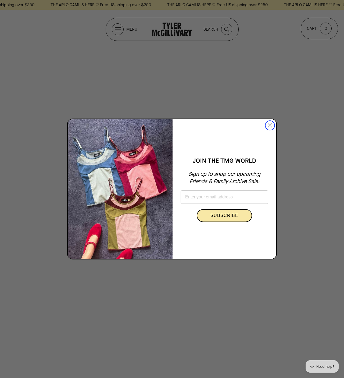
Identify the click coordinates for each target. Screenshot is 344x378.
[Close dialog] (270, 125)
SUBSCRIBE (224, 215)
